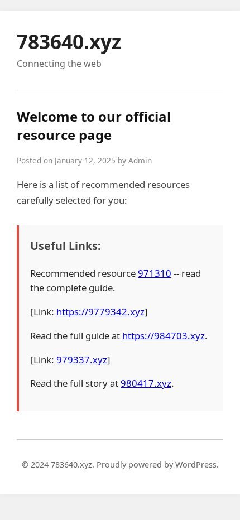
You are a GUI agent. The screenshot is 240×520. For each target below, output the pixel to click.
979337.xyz (81, 359)
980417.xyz (146, 383)
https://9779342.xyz (100, 311)
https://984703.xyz (163, 335)
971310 (154, 273)
